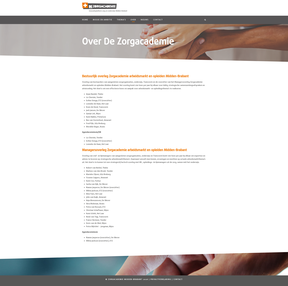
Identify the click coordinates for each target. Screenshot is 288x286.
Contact (158, 19)
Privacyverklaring (161, 279)
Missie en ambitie (102, 19)
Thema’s (121, 19)
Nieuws (144, 19)
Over (133, 19)
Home (85, 19)
